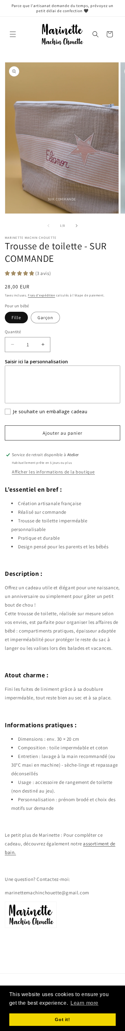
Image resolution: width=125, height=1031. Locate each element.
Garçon (45, 317)
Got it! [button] (62, 1019)
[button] (13, 34)
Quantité (13, 331)
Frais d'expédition (41, 295)
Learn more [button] (84, 1003)
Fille (16, 317)
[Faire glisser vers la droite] (77, 226)
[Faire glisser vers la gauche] (48, 226)
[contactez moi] (31, 927)
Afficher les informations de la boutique (53, 472)
